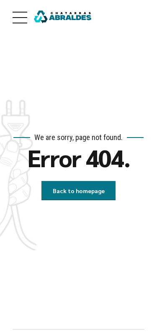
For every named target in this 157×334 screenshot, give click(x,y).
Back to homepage (79, 190)
